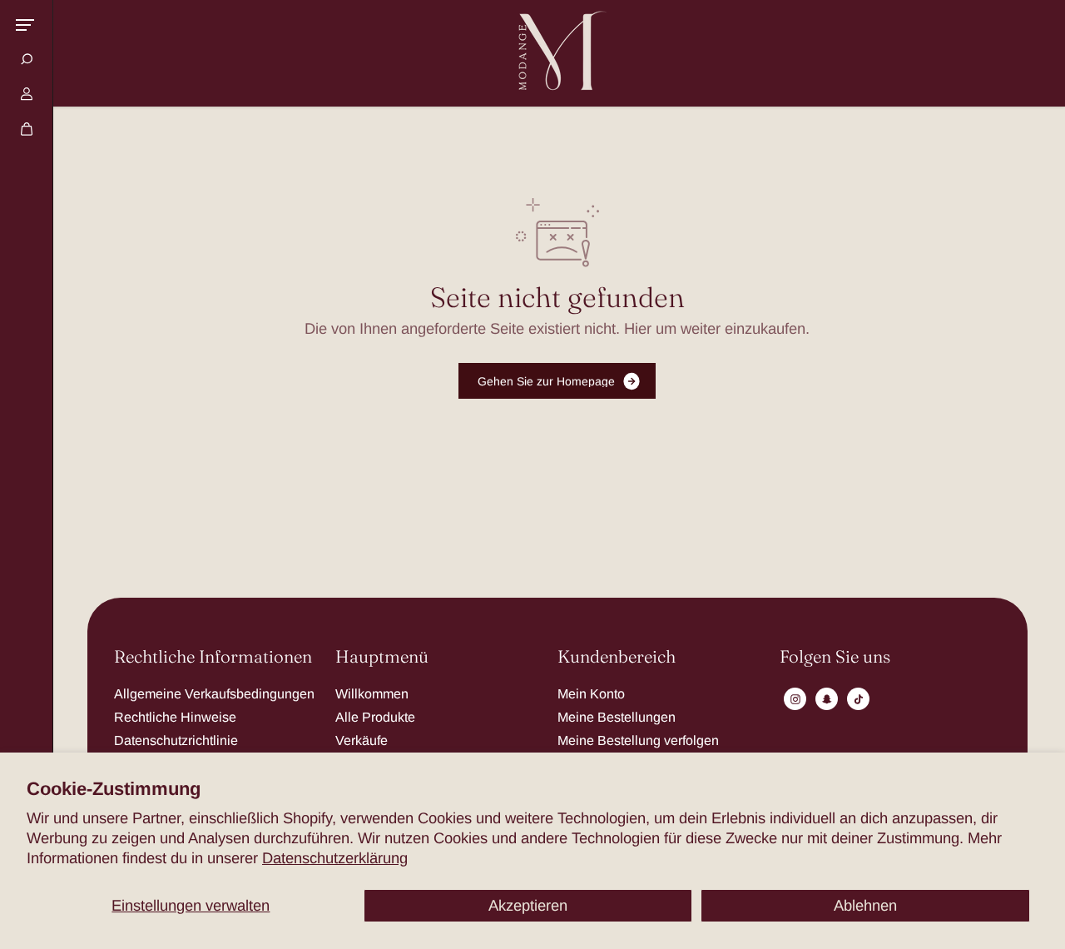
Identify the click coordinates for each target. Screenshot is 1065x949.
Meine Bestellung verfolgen (638, 740)
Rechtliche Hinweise (175, 716)
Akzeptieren (527, 905)
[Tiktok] (858, 699)
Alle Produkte (375, 716)
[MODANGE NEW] (557, 53)
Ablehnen (865, 905)
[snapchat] (827, 699)
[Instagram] (795, 699)
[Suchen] (26, 59)
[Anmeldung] (26, 94)
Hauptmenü (381, 657)
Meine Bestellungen (616, 716)
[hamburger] (25, 25)
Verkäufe (361, 740)
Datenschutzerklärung (335, 858)
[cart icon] (26, 129)
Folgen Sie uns (835, 657)
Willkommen (372, 693)
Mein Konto (591, 693)
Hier (637, 328)
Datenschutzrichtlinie (176, 740)
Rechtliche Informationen (213, 657)
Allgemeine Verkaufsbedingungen (214, 693)
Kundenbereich (616, 657)
